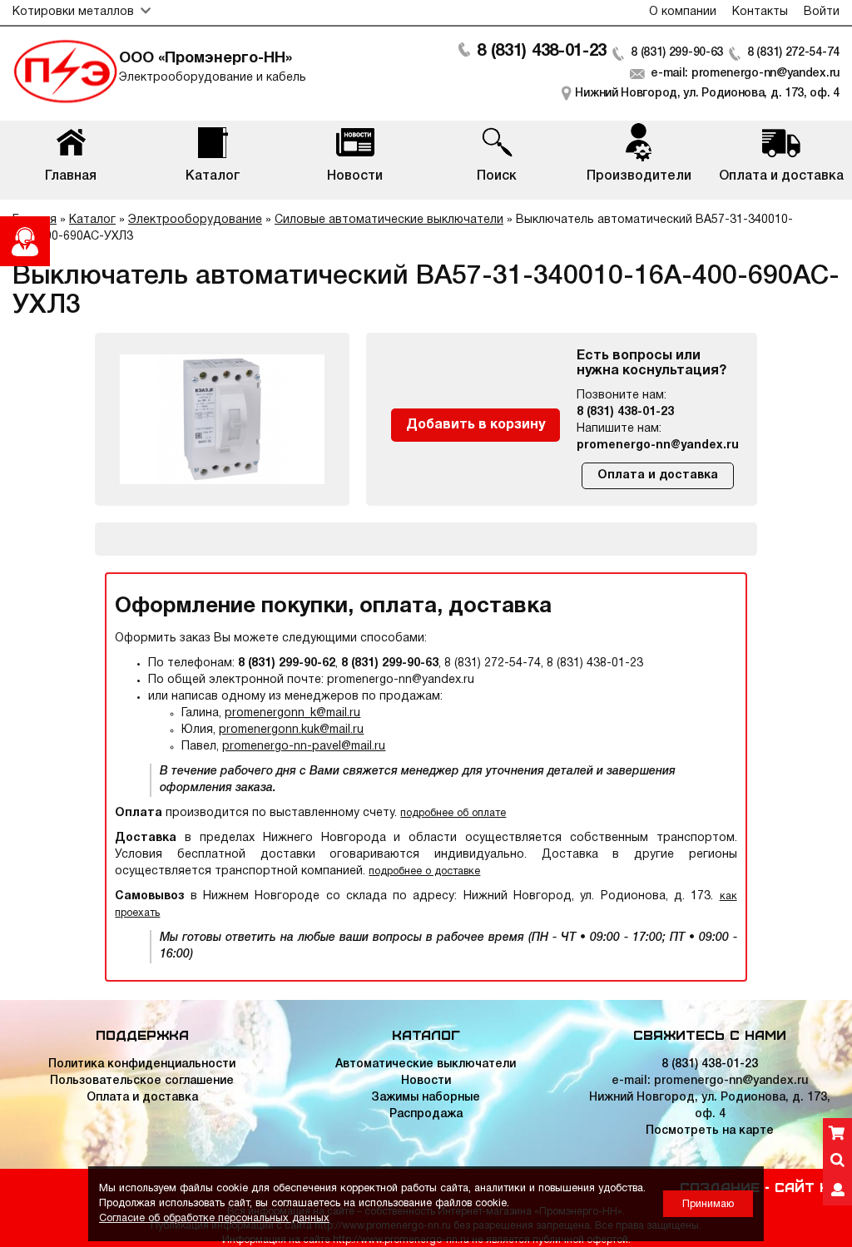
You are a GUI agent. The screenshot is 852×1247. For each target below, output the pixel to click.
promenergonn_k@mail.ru (292, 713)
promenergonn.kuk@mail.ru (291, 730)
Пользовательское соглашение (142, 1081)
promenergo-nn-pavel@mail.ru (303, 746)
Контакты (760, 12)
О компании (682, 12)
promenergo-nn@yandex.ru (658, 445)
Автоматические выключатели (425, 1064)
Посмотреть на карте (710, 1131)
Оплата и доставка (657, 475)
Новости (426, 1081)
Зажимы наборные (425, 1097)
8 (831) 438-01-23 (542, 51)
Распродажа (426, 1114)
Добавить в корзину (475, 425)
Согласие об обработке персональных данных (214, 1218)
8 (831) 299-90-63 (677, 52)
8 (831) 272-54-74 (793, 52)
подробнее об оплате (453, 813)
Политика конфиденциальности (141, 1064)
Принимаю (708, 1204)
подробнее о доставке (424, 871)
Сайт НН (807, 1186)
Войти (822, 12)
